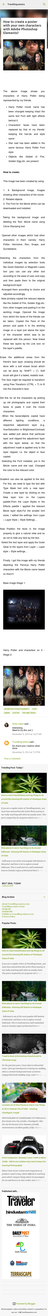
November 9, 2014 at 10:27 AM (27, 734)
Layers (7, 713)
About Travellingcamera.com (15, 904)
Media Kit (6, 909)
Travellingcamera (16, 4)
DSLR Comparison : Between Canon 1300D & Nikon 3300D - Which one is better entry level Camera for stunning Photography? (24, 1161)
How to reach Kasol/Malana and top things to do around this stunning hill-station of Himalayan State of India (24, 799)
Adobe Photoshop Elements (16, 709)
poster (16, 713)
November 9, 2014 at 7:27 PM (26, 752)
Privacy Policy (8, 916)
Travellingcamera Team (13, 906)
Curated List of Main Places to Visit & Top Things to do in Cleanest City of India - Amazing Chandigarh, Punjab (23, 1109)
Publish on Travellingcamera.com (18, 914)
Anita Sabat (18, 724)
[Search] (44, 4)
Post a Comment (12, 758)
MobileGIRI (7, 911)
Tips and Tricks (28, 713)
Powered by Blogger (25, 1303)
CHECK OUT (7, 886)
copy (34, 709)
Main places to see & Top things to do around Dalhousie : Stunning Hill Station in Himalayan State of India (23, 852)
